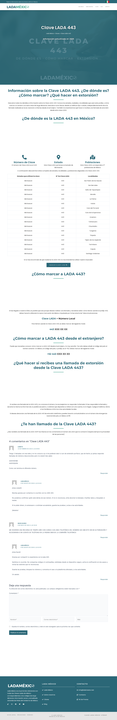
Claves (96, 6)
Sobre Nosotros (89, 6)
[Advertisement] (58, 56)
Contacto (107, 6)
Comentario (13, 593)
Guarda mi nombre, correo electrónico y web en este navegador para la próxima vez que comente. (46, 626)
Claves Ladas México (92, 715)
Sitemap (104, 715)
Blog (102, 6)
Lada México (81, 6)
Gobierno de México (30, 701)
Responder (104, 473)
